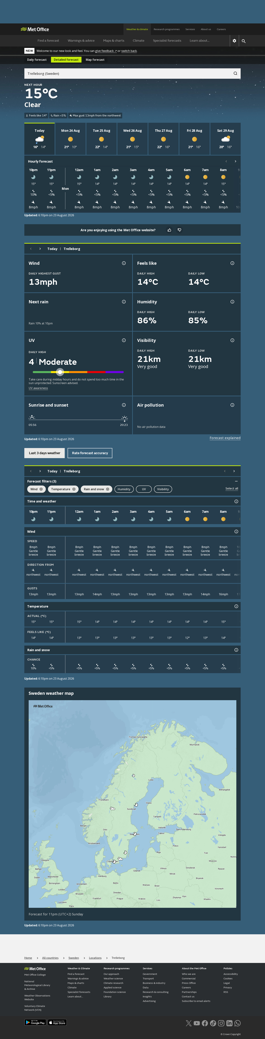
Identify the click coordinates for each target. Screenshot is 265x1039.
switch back (129, 51)
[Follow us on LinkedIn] (229, 1023)
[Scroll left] (226, 161)
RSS (226, 992)
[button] (133, 775)
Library (107, 996)
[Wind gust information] (123, 263)
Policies (228, 968)
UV (144, 489)
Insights (147, 996)
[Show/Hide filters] (236, 481)
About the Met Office (194, 968)
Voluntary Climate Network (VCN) (34, 1008)
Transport (148, 978)
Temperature (59, 489)
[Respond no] (179, 230)
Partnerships (189, 992)
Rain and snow (92, 489)
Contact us (188, 996)
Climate (138, 41)
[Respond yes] (169, 230)
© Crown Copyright (231, 1034)
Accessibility (231, 974)
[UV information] (123, 340)
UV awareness (38, 388)
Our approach (111, 974)
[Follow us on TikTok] (213, 1023)
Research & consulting (156, 992)
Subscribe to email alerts (196, 1001)
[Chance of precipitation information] (123, 301)
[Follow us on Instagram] (221, 1023)
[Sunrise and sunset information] (123, 405)
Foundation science (115, 992)
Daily (37, 60)
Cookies (228, 978)
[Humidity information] (232, 301)
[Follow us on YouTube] (197, 1023)
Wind (32, 489)
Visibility (163, 489)
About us (206, 29)
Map (95, 60)
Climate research (113, 983)
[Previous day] (30, 248)
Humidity (124, 489)
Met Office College (35, 974)
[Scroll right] (235, 161)
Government (150, 974)
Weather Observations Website (37, 997)
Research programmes (167, 29)
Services (190, 29)
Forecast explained (225, 437)
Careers (221, 29)
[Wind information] (236, 531)
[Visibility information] (232, 340)
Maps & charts (113, 41)
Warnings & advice (81, 41)
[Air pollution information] (232, 405)
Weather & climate (137, 29)
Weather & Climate (79, 968)
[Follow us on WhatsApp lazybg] (237, 1023)
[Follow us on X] (189, 1023)
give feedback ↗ (106, 51)
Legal (227, 983)
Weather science (113, 978)
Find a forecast (48, 41)
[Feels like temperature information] (232, 263)
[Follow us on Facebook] (205, 1023)
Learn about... (199, 41)
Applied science (113, 987)
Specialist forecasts (167, 41)
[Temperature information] (236, 606)
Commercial (189, 978)
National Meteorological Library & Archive (37, 985)
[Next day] (40, 248)
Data (146, 987)
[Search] (233, 72)
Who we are (189, 974)
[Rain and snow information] (236, 650)
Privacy (228, 987)
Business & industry (154, 983)
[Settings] (234, 40)
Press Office (189, 983)
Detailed (66, 60)
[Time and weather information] (236, 501)
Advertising (149, 1001)
